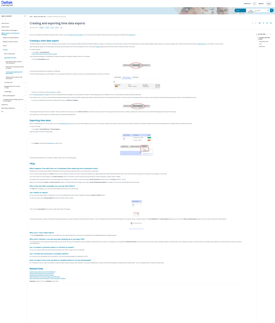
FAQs (260, 44)
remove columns (38, 94)
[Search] (272, 10)
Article (56, 27)
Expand (2, 19)
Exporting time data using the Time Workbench (14, 62)
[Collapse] (270, 34)
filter (47, 94)
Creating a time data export (264, 38)
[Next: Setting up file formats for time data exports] (256, 23)
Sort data (51, 92)
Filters (238, 10)
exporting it (132, 35)
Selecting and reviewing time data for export (15, 67)
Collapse (6, 19)
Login (268, 3)
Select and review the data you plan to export (44, 54)
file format (50, 143)
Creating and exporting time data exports (14, 72)
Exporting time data (263, 41)
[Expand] (267, 34)
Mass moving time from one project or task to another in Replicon (48, 278)
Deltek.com (247, 3)
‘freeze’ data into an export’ (75, 35)
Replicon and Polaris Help (40, 16)
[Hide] (25, 16)
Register (261, 3)
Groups (98, 46)
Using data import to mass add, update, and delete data (45, 277)
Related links (262, 46)
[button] (254, 3)
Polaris (47, 27)
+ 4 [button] (61, 27)
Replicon (42, 27)
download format (65, 123)
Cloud (52, 27)
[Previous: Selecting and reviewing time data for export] (253, 23)
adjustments (201, 44)
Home (31, 16)
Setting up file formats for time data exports (14, 77)
